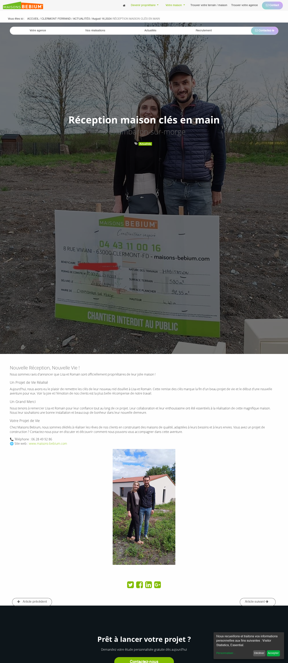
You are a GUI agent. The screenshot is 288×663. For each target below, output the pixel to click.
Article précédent (34, 601)
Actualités (145, 143)
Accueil (33, 18)
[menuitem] (124, 5)
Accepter (273, 653)
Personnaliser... (225, 653)
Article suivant (255, 601)
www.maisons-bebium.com (48, 443)
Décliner (259, 653)
